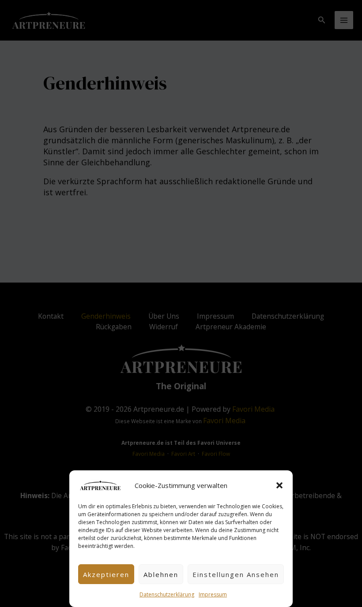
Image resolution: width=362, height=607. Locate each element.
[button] (279, 485)
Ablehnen (160, 574)
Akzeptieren (106, 574)
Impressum (213, 594)
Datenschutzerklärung (167, 594)
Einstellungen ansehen (235, 574)
